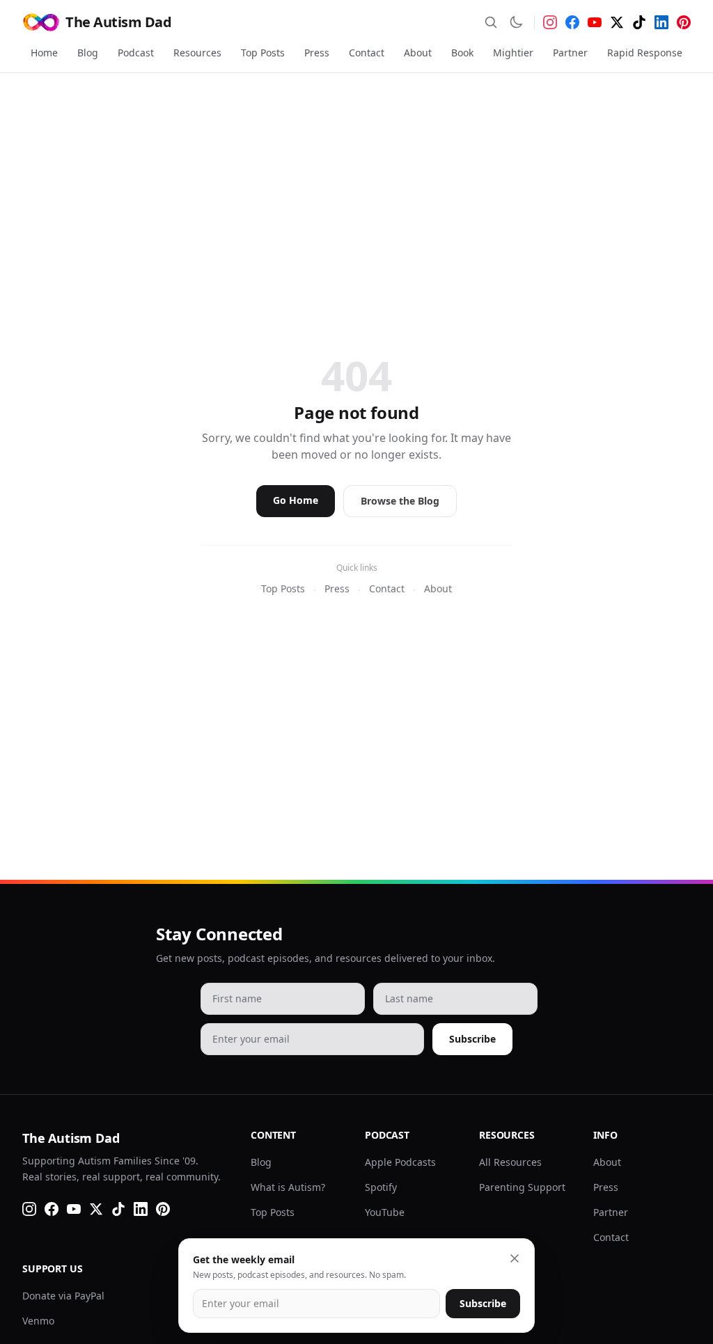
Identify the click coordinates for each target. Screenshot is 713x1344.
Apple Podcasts (400, 1162)
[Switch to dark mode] (516, 22)
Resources (197, 52)
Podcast (136, 52)
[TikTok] (639, 22)
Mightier (513, 52)
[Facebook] (572, 22)
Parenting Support (522, 1187)
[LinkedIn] (661, 22)
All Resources (510, 1162)
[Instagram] (550, 22)
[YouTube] (595, 22)
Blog (87, 52)
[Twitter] (617, 22)
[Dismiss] (514, 1258)
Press (316, 52)
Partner (570, 52)
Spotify (381, 1187)
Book (462, 52)
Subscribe (472, 1038)
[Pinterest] (684, 22)
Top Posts (263, 52)
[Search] (491, 22)
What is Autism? (288, 1187)
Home (44, 52)
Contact (366, 52)
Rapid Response (644, 52)
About (418, 52)
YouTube (385, 1212)
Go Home (295, 500)
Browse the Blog (400, 500)
